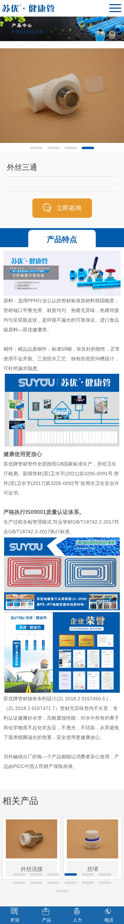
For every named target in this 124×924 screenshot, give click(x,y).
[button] (36, 148)
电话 (108, 920)
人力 (77, 920)
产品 (46, 920)
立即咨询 (68, 208)
